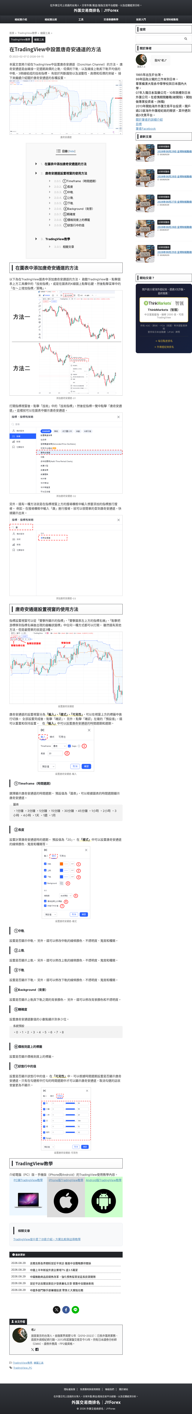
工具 (81, 19)
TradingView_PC (22, 1367)
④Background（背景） (74, 209)
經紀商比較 (51, 19)
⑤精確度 (64, 214)
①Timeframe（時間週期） (76, 181)
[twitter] (56, 1309)
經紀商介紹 (21, 19)
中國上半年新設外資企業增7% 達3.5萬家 (54, 1270)
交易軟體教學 (111, 19)
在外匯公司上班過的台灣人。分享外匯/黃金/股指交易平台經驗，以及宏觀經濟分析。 (96, 1396)
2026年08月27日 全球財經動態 (174, 201)
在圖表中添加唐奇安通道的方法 (64, 164)
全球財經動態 (171, 19)
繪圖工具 (39, 1362)
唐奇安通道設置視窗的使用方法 (64, 173)
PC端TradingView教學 (28, 1180)
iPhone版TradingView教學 (66, 1180)
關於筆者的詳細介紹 (149, 119)
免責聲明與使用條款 (90, 1389)
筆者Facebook (146, 128)
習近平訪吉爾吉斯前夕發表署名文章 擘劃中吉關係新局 (62, 1283)
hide (71, 151)
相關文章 (64, 247)
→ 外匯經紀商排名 (164, 346)
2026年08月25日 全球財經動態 (174, 252)
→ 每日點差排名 (164, 341)
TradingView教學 (55, 239)
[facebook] (66, 1309)
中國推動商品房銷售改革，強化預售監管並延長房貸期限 (63, 1276)
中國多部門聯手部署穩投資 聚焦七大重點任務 (56, 1290)
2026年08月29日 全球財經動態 (174, 151)
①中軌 (63, 192)
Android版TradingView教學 (104, 1180)
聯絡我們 (109, 1389)
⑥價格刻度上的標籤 (72, 220)
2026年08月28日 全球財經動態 (174, 176)
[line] (75, 1309)
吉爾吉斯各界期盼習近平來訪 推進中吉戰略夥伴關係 (60, 1263)
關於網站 (123, 1389)
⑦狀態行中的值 (69, 225)
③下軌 (63, 203)
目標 (139, 124)
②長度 (63, 186)
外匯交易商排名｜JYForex (96, 10)
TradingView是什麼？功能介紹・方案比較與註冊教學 (47, 1239)
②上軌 (63, 198)
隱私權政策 (69, 1389)
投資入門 (141, 19)
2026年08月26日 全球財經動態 (174, 227)
